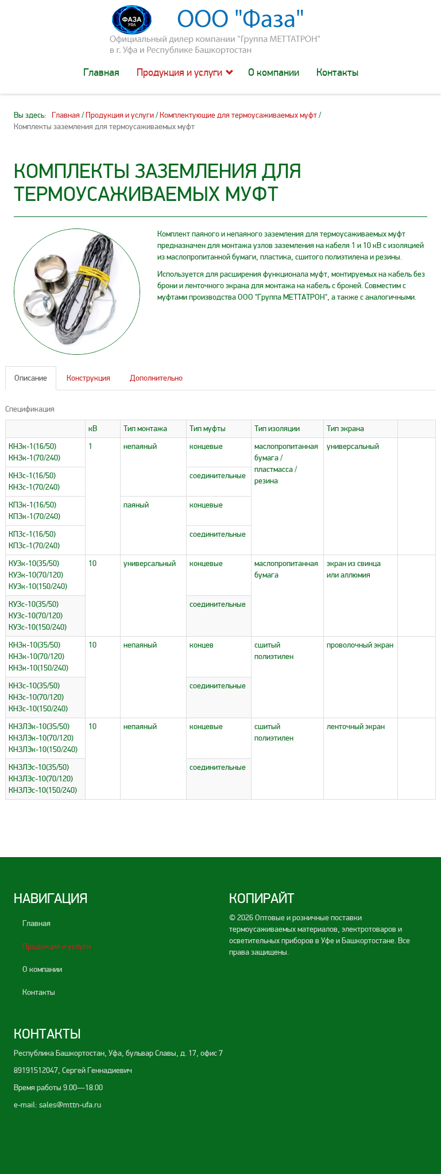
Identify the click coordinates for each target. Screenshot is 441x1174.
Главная (101, 72)
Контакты (337, 72)
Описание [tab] (30, 378)
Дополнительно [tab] (156, 378)
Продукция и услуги (179, 72)
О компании (273, 72)
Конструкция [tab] (88, 378)
